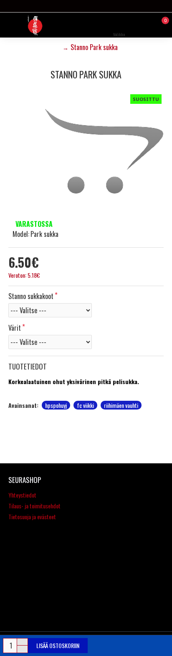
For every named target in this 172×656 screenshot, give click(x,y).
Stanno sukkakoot (30, 296)
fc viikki (85, 405)
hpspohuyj (56, 405)
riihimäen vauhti (121, 405)
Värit (14, 328)
